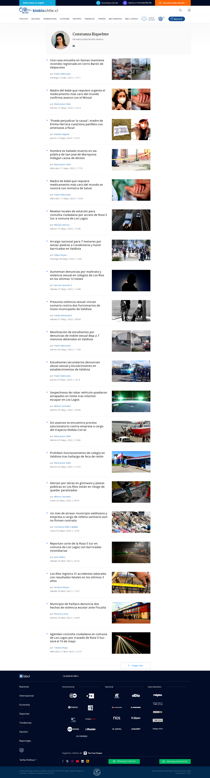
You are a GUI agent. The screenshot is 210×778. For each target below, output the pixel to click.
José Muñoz (59, 557)
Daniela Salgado (61, 134)
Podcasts (23, 19)
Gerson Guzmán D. (63, 285)
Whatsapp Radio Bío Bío (176, 761)
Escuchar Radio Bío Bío (174, 3)
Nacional (35, 19)
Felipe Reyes (60, 255)
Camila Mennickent (63, 315)
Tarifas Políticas (27, 759)
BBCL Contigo (131, 19)
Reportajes (25, 740)
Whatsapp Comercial (126, 761)
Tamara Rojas (61, 647)
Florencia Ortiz (61, 613)
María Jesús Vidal (62, 103)
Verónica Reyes (61, 587)
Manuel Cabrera (61, 224)
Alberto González (62, 406)
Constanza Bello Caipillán (66, 526)
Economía (64, 19)
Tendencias (90, 19)
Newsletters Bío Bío (110, 3)
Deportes (77, 19)
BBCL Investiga (115, 19)
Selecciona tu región (33, 2)
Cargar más (137, 665)
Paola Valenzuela (62, 73)
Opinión (101, 19)
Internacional (50, 19)
